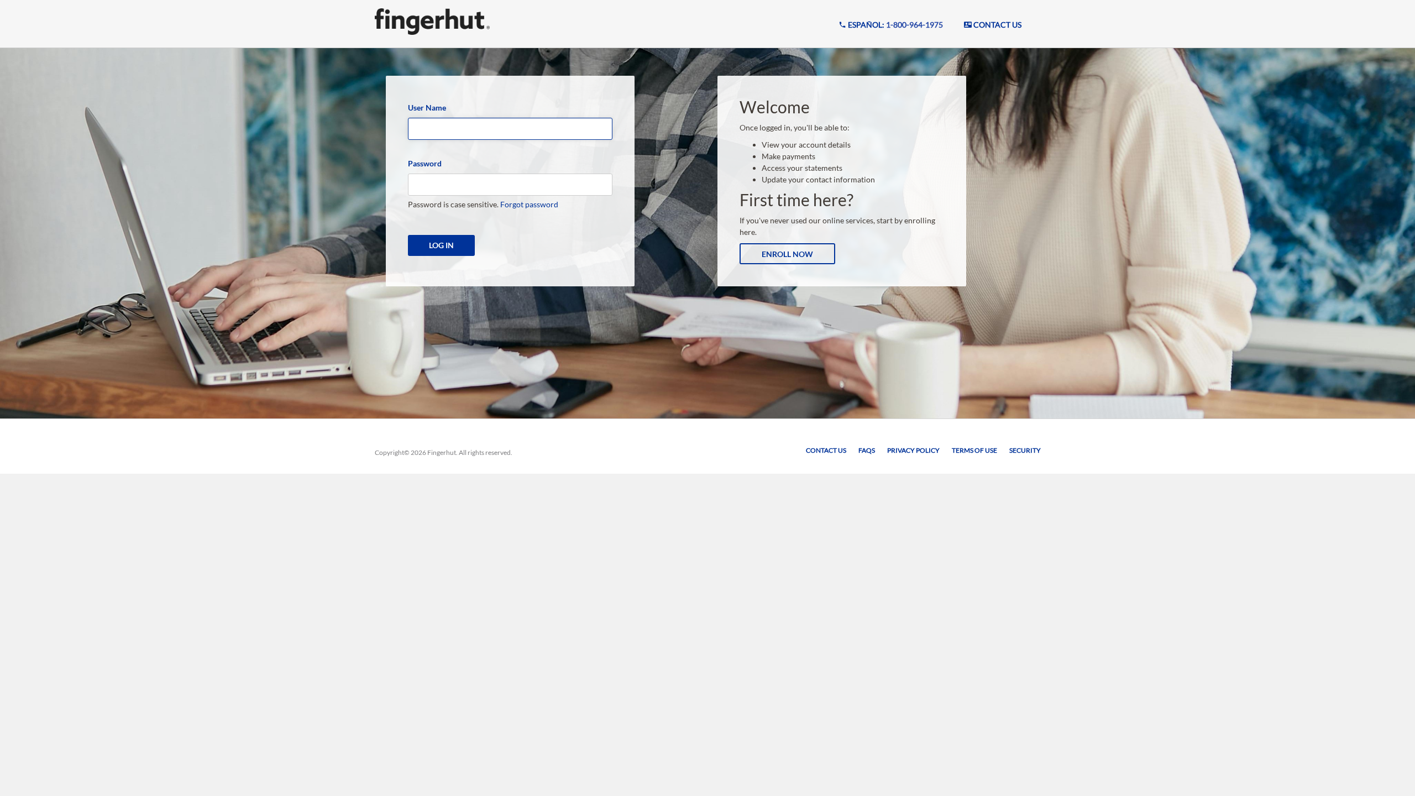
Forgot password (529, 204)
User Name (427, 107)
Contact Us (826, 450)
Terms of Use (974, 450)
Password (425, 163)
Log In (441, 245)
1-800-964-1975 (914, 24)
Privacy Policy (913, 450)
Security (1025, 450)
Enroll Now (787, 254)
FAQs (866, 450)
